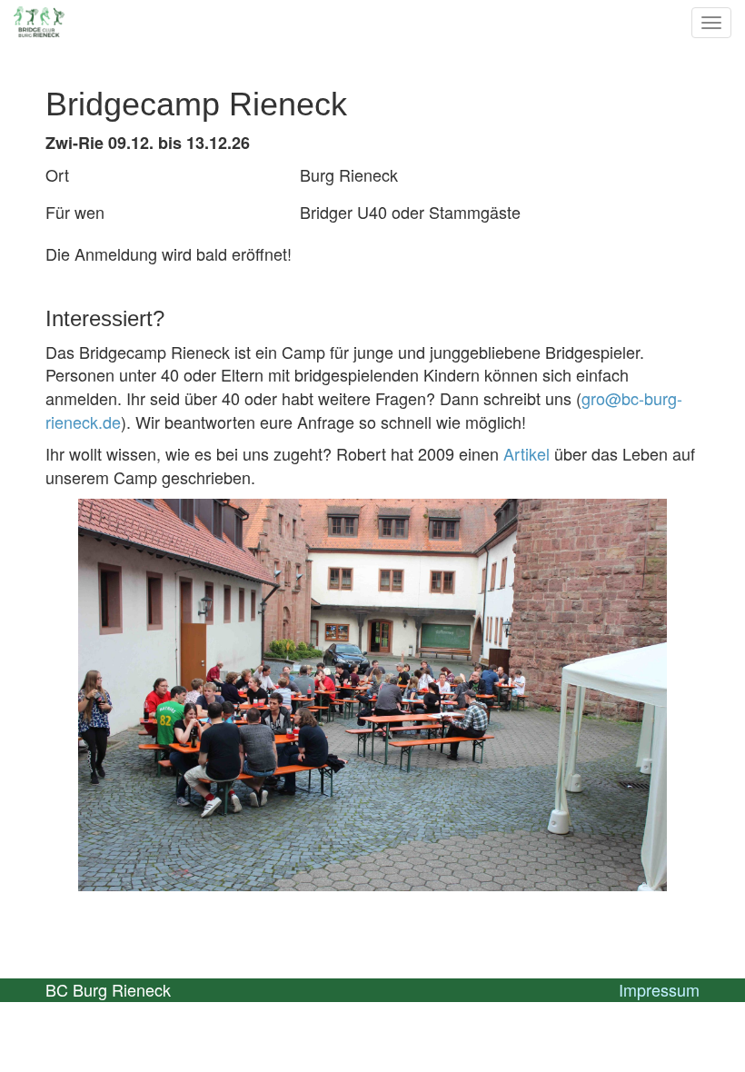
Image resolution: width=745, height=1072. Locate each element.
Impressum (659, 989)
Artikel (526, 453)
